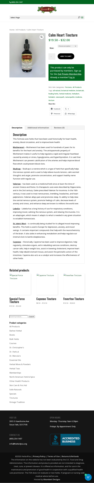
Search (31, 317)
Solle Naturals (15, 389)
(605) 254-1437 (15, 438)
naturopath (60, 97)
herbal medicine (65, 94)
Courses (12, 343)
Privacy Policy (39, 456)
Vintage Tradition (17, 402)
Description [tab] (17, 127)
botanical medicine (68, 90)
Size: (52, 48)
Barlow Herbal (15, 330)
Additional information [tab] (38, 127)
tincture (51, 100)
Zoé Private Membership (69, 74)
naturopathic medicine (73, 97)
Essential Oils (15, 360)
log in (72, 77)
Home (11, 30)
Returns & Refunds (70, 456)
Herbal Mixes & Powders (20, 364)
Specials (12, 394)
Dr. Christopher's (16, 347)
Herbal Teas (14, 368)
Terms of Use (53, 456)
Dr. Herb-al (14, 352)
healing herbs (53, 94)
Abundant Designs (51, 479)
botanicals (80, 90)
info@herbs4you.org (18, 444)
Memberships (15, 373)
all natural (56, 90)
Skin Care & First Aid (18, 385)
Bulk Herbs (14, 339)
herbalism (75, 94)
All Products (21, 30)
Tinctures (68, 87)
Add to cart (66, 56)
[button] (42, 37)
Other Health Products (19, 381)
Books (12, 335)
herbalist (51, 97)
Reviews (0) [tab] (59, 127)
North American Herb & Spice (22, 377)
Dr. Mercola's (15, 356)
